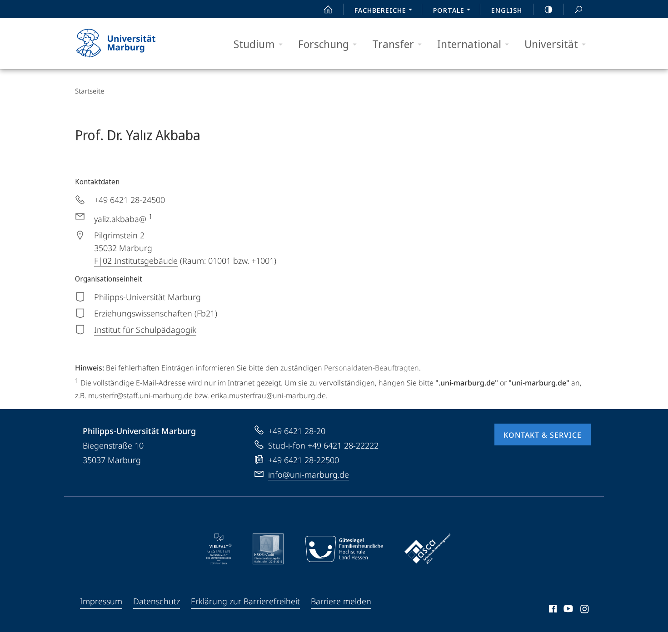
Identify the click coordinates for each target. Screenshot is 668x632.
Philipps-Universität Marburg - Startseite (132, 43)
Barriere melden (341, 601)
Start (328, 9)
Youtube (567, 610)
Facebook (552, 610)
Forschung (323, 43)
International (469, 43)
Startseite (89, 90)
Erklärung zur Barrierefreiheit (245, 601)
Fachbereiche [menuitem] (380, 10)
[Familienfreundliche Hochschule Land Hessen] (344, 548)
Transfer (393, 43)
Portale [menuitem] (448, 10)
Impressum (101, 601)
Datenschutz (156, 601)
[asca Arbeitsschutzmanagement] (427, 548)
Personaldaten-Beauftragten (371, 368)
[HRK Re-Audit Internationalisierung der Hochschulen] (268, 548)
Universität (551, 43)
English (506, 10)
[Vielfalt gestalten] (218, 548)
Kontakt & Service (542, 435)
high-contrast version (548, 9)
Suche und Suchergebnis (578, 9)
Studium (254, 43)
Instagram (585, 610)
